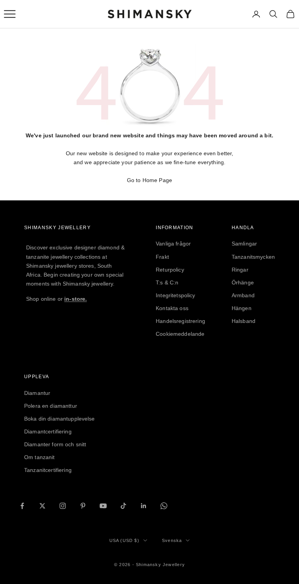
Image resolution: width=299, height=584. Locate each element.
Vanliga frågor (173, 243)
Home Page (157, 180)
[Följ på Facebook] (22, 506)
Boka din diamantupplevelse (59, 419)
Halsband (243, 321)
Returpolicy (170, 270)
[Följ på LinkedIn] (144, 506)
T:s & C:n (167, 282)
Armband (243, 295)
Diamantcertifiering (48, 431)
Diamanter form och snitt (55, 444)
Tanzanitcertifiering (48, 470)
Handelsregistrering (180, 321)
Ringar (240, 270)
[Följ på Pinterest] (83, 506)
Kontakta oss (172, 308)
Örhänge (243, 282)
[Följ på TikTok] (123, 506)
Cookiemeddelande (180, 334)
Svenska (172, 540)
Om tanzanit (39, 457)
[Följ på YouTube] (103, 506)
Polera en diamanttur (50, 406)
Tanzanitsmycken (253, 257)
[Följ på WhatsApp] (164, 506)
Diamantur (37, 393)
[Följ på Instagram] (63, 506)
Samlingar (244, 243)
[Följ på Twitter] (42, 506)
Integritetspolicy (175, 295)
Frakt (162, 257)
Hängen (242, 308)
